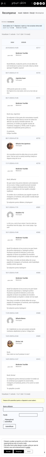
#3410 (38, 359)
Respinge (19, 451)
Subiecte (26, 13)
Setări (29, 451)
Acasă (20, 13)
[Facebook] (35, 3)
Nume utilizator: (8, 406)
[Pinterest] (43, 3)
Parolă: (5, 415)
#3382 (38, 232)
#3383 (38, 273)
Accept (8, 451)
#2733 (38, 163)
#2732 (38, 138)
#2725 (38, 73)
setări (28, 447)
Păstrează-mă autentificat (9, 420)
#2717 (38, 48)
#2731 (38, 98)
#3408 (38, 313)
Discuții (32, 13)
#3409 (38, 336)
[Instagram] (38, 3)
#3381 (38, 207)
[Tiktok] (41, 3)
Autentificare (9, 426)
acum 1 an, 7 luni (7, 28)
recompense (10, 22)
